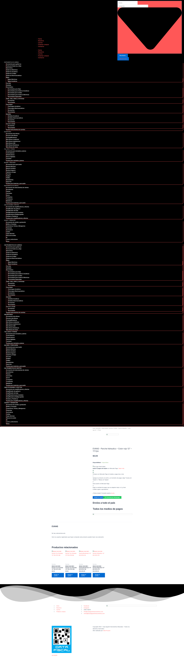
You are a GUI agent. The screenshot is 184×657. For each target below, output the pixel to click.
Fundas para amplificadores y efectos (17, 218)
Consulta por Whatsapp (113, 497)
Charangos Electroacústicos (16, 108)
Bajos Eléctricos (12, 79)
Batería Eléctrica (11, 166)
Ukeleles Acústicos (13, 116)
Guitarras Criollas (11, 73)
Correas (8, 83)
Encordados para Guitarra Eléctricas (18, 94)
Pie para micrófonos (12, 135)
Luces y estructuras (12, 239)
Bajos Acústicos (12, 81)
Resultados (123, 55)
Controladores (10, 153)
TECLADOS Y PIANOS (9, 149)
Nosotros (41, 41)
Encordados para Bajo (14, 89)
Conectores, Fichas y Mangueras (15, 226)
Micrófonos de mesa (12, 147)
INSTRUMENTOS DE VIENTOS (11, 185)
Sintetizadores (10, 154)
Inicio (94, 428)
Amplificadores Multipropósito (15, 214)
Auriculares (9, 230)
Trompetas (9, 197)
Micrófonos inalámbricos (13, 141)
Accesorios (11, 100)
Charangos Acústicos (14, 106)
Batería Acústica (11, 168)
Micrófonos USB (10, 143)
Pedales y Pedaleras (12, 216)
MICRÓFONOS (7, 131)
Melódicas (9, 201)
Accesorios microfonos (12, 133)
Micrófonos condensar (12, 139)
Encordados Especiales (14, 96)
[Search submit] (120, 52)
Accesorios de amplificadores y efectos (17, 206)
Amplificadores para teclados (14, 212)
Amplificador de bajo (12, 210)
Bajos (7, 77)
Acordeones (9, 189)
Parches (8, 174)
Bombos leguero (11, 170)
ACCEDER (54, 655)
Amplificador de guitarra (13, 208)
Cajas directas (10, 233)
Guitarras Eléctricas (12, 70)
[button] (112, 498)
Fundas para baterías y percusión (16, 183)
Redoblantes (9, 179)
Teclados (8, 158)
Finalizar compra (43, 44)
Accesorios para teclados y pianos (16, 151)
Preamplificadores (11, 137)
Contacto (41, 46)
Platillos (8, 176)
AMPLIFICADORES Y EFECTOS (11, 204)
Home (40, 39)
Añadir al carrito (98, 497)
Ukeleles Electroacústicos (15, 118)
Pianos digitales (10, 156)
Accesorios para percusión (14, 164)
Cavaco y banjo (10, 123)
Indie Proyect (106, 630)
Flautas (8, 191)
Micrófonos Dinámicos (12, 145)
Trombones (9, 199)
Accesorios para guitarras (13, 64)
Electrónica (9, 68)
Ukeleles (8, 114)
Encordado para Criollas (15, 92)
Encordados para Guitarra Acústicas (18, 91)
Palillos (8, 178)
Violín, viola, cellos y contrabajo (15, 98)
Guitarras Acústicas (12, 71)
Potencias (9, 228)
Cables (8, 231)
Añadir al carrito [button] (56, 575)
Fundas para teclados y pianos (15, 160)
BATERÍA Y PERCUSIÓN (9, 162)
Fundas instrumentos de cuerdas (15, 129)
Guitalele (8, 85)
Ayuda (112, 493)
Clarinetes (9, 193)
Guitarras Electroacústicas (13, 75)
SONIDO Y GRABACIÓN (9, 220)
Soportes (8, 181)
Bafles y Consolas (11, 224)
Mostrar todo (123, 59)
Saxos (8, 195)
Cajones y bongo (11, 172)
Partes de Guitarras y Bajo (13, 66)
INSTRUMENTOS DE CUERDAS (11, 62)
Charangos (9, 104)
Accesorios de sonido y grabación (16, 222)
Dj (6, 237)
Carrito (40, 43)
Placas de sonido (11, 235)
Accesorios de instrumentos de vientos (17, 187)
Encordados (9, 87)
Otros (7, 241)
